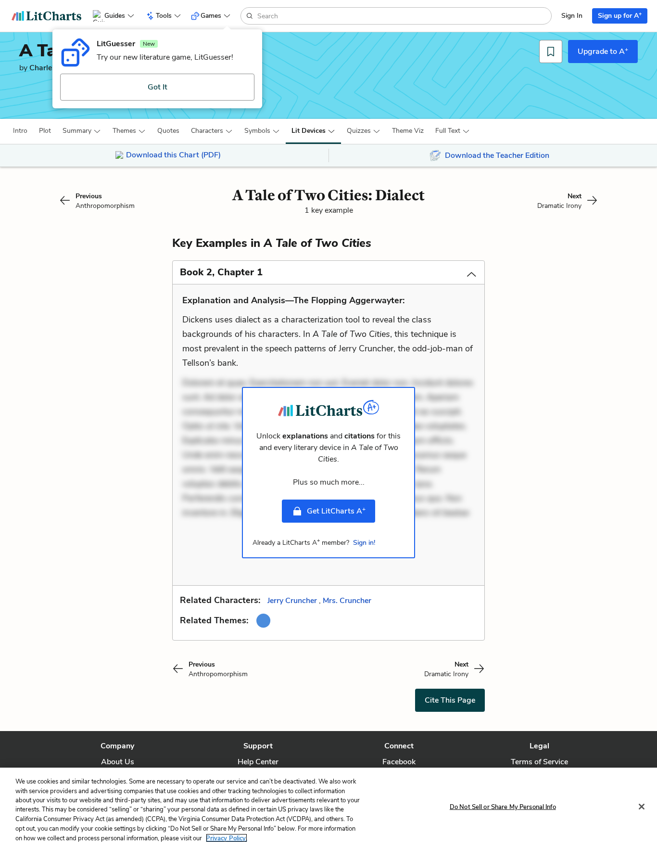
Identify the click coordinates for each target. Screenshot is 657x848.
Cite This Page (450, 700)
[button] (20, 131)
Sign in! (364, 542)
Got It (157, 87)
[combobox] (403, 16)
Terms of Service (539, 762)
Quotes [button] (168, 130)
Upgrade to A (603, 51)
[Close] (641, 806)
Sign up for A (620, 15)
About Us (117, 762)
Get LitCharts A (336, 510)
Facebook (399, 762)
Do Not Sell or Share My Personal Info (503, 806)
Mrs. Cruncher (347, 600)
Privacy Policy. (226, 838)
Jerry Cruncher (292, 600)
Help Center (258, 762)
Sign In (571, 15)
